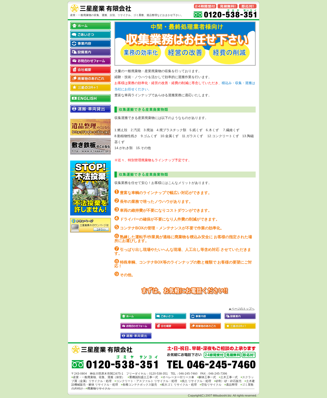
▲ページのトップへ (241, 308)
